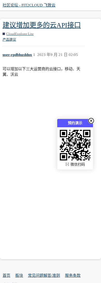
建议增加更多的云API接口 (42, 25)
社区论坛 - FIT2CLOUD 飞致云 (29, 5)
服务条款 (73, 275)
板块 (19, 275)
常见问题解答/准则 (44, 275)
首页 (6, 275)
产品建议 (9, 39)
